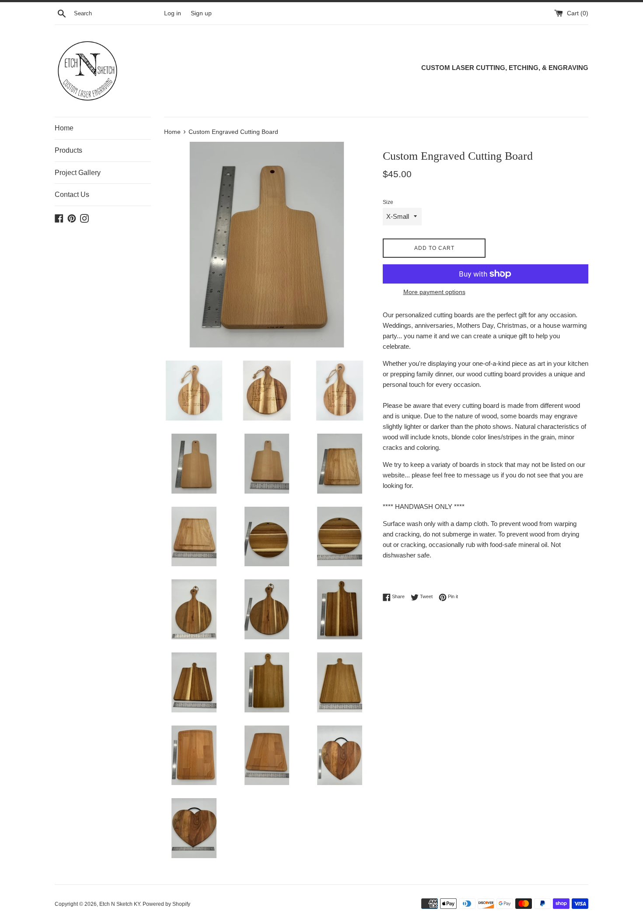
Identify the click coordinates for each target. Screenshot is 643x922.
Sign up (201, 13)
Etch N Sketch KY (119, 904)
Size (388, 202)
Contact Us (72, 194)
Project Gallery (78, 172)
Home (64, 128)
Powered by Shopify (166, 904)
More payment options (434, 291)
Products (68, 150)
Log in (172, 13)
